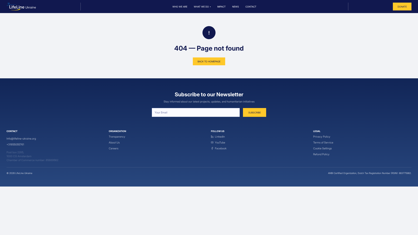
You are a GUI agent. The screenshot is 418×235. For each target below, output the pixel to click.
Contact (250, 6)
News (235, 6)
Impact (221, 6)
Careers (113, 148)
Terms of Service (323, 142)
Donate (402, 6)
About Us (114, 142)
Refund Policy (321, 154)
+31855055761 (15, 144)
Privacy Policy (321, 136)
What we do (201, 6)
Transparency (117, 136)
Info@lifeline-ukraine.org (21, 138)
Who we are (179, 6)
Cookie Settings (322, 148)
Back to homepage (209, 61)
